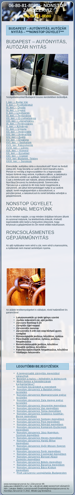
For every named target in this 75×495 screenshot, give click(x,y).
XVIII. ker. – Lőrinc (17, 148)
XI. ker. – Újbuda (16, 129)
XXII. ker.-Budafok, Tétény (22, 158)
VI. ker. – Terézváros (18, 115)
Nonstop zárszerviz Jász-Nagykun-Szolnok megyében (37, 434)
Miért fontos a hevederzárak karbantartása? (33, 383)
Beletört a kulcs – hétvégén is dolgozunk (42, 378)
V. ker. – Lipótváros (18, 113)
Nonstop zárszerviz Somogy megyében (40, 419)
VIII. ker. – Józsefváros (20, 121)
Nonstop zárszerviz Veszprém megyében (41, 405)
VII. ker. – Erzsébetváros (21, 118)
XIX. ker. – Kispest (17, 150)
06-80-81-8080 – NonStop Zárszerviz (37, 8)
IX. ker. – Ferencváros (19, 123)
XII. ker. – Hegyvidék (18, 131)
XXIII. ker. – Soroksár (19, 161)
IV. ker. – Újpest (15, 110)
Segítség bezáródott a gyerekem (36, 387)
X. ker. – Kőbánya (17, 126)
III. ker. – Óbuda (16, 107)
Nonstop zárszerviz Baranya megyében (41, 464)
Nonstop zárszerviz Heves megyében (39, 438)
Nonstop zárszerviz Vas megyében (38, 408)
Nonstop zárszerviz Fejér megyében (39, 451)
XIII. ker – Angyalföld (19, 134)
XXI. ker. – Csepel (17, 156)
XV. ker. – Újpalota (17, 139)
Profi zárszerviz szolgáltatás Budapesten (42, 473)
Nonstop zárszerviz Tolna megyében (39, 411)
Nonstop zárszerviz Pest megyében (38, 421)
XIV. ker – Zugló (16, 137)
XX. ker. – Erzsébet (17, 153)
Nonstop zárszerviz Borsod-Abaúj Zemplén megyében (37, 458)
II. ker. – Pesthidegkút (19, 105)
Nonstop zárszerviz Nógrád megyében (40, 424)
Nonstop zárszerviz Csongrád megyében (41, 454)
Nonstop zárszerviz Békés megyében (39, 462)
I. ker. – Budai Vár (17, 102)
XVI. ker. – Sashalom (19, 142)
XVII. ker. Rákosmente (19, 145)
